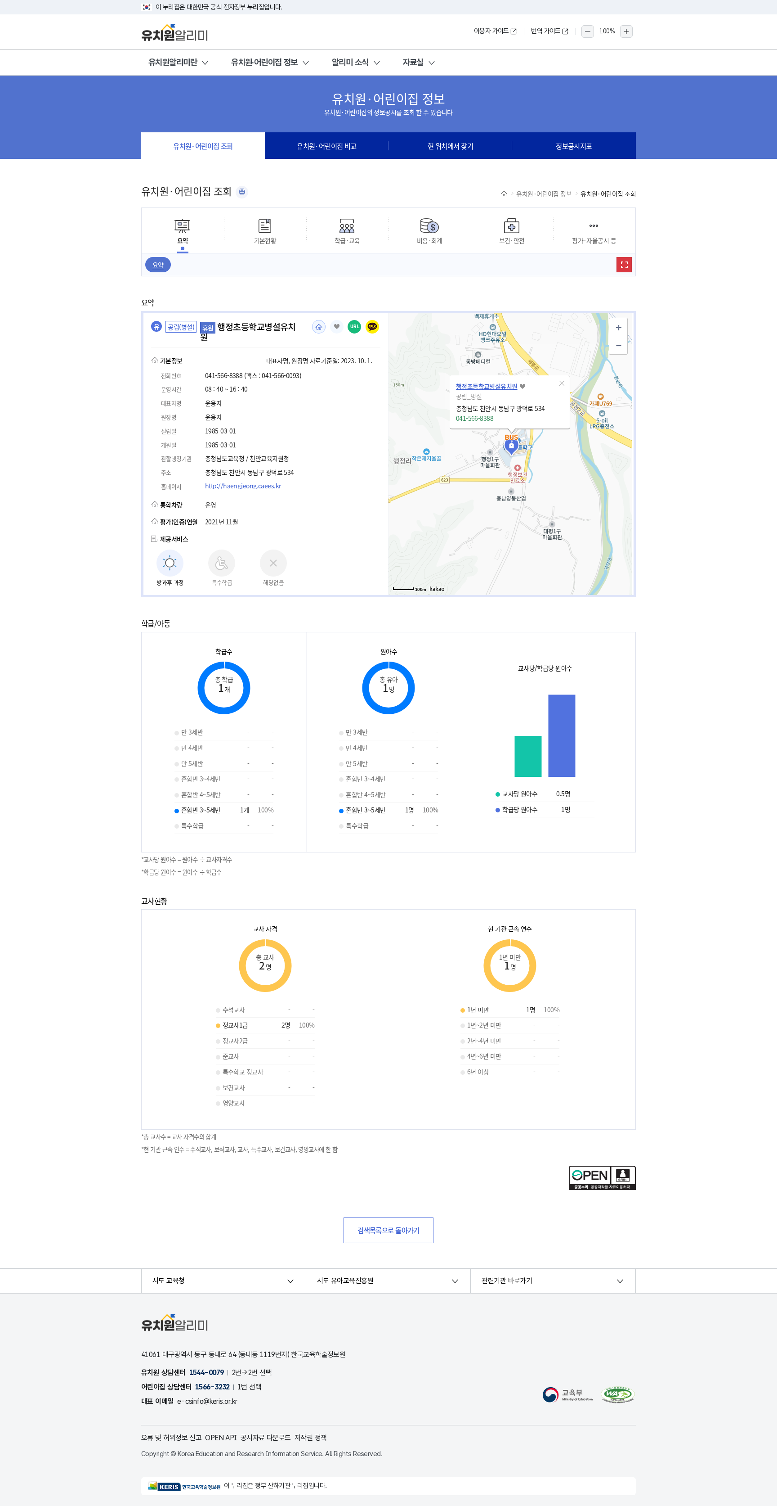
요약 (158, 264)
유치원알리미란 (172, 62)
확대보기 (624, 264)
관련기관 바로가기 (507, 1280)
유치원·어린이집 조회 (203, 146)
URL (355, 326)
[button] (562, 383)
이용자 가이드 (491, 31)
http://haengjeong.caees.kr (243, 485)
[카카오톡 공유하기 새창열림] (372, 327)
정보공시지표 (574, 146)
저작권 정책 (311, 1438)
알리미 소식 (350, 62)
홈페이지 (319, 327)
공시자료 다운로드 (266, 1438)
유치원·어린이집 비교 (327, 146)
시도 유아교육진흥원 (345, 1280)
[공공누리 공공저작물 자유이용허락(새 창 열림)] (602, 1187)
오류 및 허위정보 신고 (171, 1438)
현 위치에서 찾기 (450, 146)
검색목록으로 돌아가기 (388, 1230)
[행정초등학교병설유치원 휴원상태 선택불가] (337, 327)
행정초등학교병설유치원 (487, 386)
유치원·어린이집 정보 (264, 62)
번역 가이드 (546, 31)
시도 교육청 (168, 1280)
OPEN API (221, 1438)
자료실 (413, 62)
